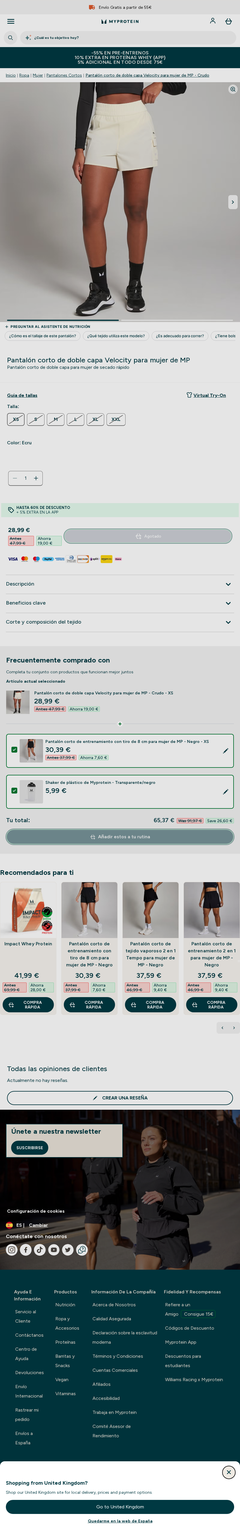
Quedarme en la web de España (120, 1521)
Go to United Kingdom (120, 1506)
